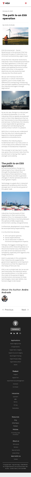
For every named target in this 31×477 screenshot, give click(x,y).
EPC (15, 399)
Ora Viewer (15, 387)
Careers (16, 459)
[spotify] (17, 333)
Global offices (15, 453)
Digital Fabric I (13, 350)
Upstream (15, 396)
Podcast (15, 426)
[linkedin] (14, 333)
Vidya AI (15, 374)
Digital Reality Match (15, 362)
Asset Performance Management (15, 380)
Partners (16, 447)
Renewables (15, 408)
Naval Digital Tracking (15, 356)
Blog (15, 420)
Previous (9, 309)
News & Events (16, 450)
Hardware (15, 384)
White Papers (15, 423)
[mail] (20, 333)
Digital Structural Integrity (15, 353)
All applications (15, 346)
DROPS (15, 364)
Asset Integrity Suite (15, 343)
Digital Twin (15, 377)
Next (24, 309)
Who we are (16, 444)
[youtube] (11, 333)
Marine (15, 402)
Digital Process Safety (15, 359)
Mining (15, 405)
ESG (13, 221)
